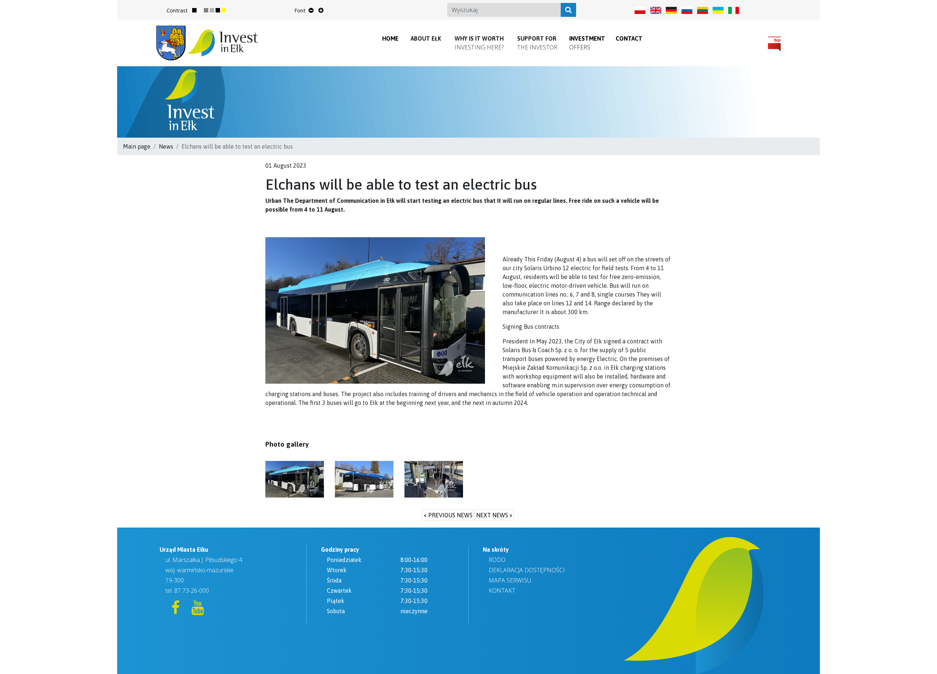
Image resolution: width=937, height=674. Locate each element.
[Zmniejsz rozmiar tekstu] (311, 10)
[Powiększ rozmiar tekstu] (321, 10)
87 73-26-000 (191, 591)
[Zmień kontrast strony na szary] (209, 11)
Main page (136, 146)
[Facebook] (176, 611)
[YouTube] (197, 611)
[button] (426, 38)
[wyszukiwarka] (568, 10)
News (166, 146)
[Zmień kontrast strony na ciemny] (221, 11)
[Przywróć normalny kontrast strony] (197, 11)
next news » (494, 515)
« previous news (448, 515)
